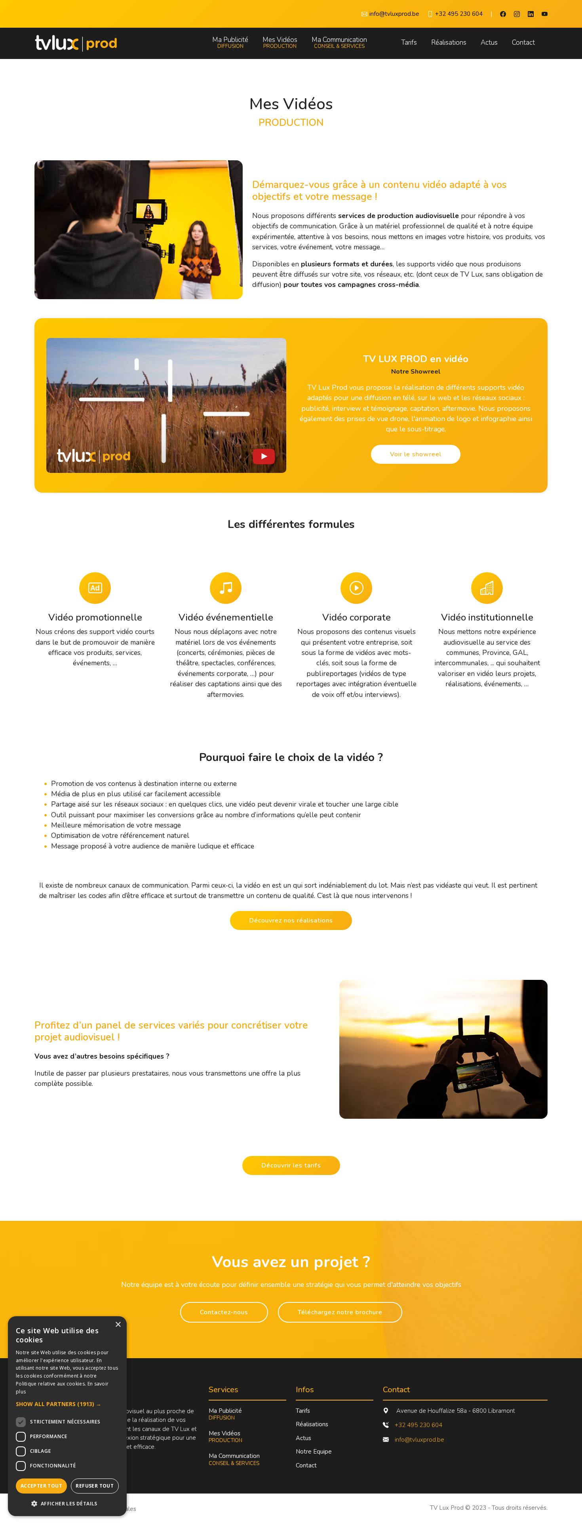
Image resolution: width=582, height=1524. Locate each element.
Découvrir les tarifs (291, 1165)
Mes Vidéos (279, 43)
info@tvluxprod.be (419, 1440)
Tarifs (409, 43)
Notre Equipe (314, 1452)
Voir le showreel (415, 454)
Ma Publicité (230, 43)
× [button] (118, 1325)
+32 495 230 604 (418, 1425)
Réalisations (448, 43)
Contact (523, 43)
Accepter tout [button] (41, 1485)
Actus (489, 43)
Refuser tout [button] (95, 1485)
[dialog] (67, 1416)
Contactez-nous (224, 1312)
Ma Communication (339, 43)
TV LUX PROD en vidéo (415, 359)
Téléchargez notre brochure (340, 1312)
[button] (67, 1404)
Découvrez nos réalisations (291, 920)
